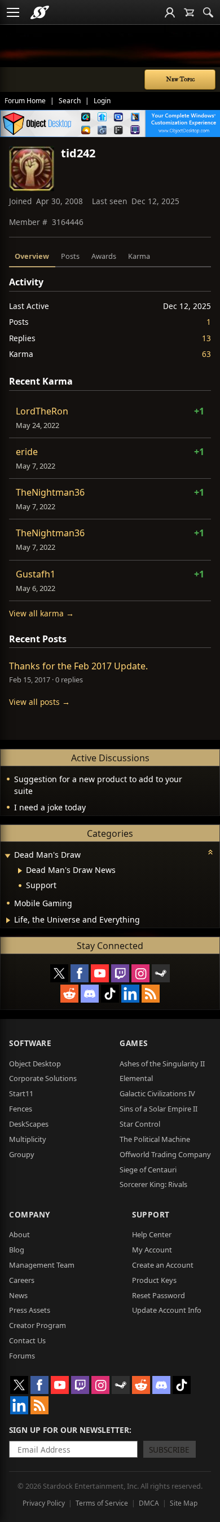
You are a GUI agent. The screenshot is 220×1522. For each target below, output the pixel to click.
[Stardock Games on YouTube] (100, 973)
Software (30, 1043)
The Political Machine (155, 1139)
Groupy (21, 1154)
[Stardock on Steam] (161, 973)
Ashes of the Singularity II (162, 1063)
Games (134, 1043)
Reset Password (158, 1295)
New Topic (180, 79)
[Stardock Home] (39, 12)
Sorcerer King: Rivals (153, 1184)
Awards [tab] (103, 256)
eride (27, 451)
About (19, 1234)
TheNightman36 (50, 492)
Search (70, 100)
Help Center (151, 1234)
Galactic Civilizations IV (157, 1093)
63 (206, 353)
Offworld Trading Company (165, 1154)
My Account (152, 1250)
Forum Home (25, 100)
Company (29, 1214)
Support (151, 1214)
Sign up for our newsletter (69, 1429)
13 (206, 338)
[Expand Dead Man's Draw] (7, 856)
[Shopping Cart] (189, 12)
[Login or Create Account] (169, 12)
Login (102, 100)
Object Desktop (35, 1063)
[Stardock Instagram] (140, 973)
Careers (21, 1280)
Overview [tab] (32, 256)
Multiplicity (27, 1139)
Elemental (136, 1078)
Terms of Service (102, 1503)
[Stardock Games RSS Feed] (150, 993)
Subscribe (169, 1449)
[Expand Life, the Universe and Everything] (8, 920)
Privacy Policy (44, 1503)
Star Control (140, 1124)
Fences (20, 1109)
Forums (22, 1356)
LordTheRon (42, 411)
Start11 (21, 1093)
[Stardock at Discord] (90, 993)
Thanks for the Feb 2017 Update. (78, 666)
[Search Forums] (208, 12)
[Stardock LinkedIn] (130, 993)
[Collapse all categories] (210, 852)
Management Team (41, 1265)
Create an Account (162, 1265)
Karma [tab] (139, 256)
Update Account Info (166, 1310)
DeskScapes (29, 1124)
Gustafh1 (35, 574)
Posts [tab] (70, 256)
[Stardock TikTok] (110, 993)
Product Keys (154, 1280)
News (18, 1295)
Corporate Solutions (43, 1078)
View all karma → (41, 613)
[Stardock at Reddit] (69, 993)
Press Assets (29, 1310)
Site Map (183, 1503)
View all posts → (39, 701)
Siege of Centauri (148, 1169)
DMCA (149, 1503)
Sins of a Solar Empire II (158, 1109)
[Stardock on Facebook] (79, 973)
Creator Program (37, 1325)
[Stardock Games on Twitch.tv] (120, 973)
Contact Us (27, 1340)
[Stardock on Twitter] (59, 973)
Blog (16, 1250)
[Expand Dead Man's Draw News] (20, 871)
